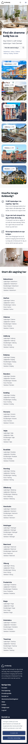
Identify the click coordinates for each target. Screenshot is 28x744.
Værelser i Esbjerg (8, 366)
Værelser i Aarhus (8, 309)
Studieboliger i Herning (9, 475)
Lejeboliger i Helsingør (9, 528)
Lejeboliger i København (10, 281)
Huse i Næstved (8, 553)
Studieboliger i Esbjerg (9, 362)
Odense (17, 51)
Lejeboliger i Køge (8, 603)
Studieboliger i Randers (10, 380)
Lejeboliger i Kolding (9, 395)
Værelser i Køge (7, 612)
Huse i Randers (7, 383)
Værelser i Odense (8, 328)
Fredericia (7, 582)
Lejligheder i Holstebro (9, 625)
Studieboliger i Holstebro (10, 627)
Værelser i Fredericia (9, 593)
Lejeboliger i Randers (9, 376)
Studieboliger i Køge (9, 608)
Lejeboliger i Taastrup (9, 641)
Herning (6, 469)
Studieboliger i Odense (9, 324)
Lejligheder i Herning (9, 473)
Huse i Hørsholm (8, 515)
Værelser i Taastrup (8, 650)
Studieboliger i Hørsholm (10, 513)
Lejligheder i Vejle (8, 435)
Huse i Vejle (6, 439)
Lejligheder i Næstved (9, 549)
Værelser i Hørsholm (9, 517)
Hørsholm (7, 506)
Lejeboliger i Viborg (8, 566)
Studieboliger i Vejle (9, 437)
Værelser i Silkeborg (9, 498)
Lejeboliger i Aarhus (9, 300)
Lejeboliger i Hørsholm (9, 509)
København (6, 51)
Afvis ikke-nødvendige (14, 738)
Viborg (6, 563)
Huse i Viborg (7, 572)
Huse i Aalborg (7, 345)
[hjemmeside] (7, 666)
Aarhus (13, 51)
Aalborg (5, 53)
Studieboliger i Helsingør (10, 532)
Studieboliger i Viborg (9, 570)
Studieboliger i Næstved (10, 551)
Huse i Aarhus (7, 307)
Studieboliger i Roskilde (10, 456)
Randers (16, 53)
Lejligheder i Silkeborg (9, 492)
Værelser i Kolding (8, 404)
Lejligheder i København (10, 283)
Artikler (4, 704)
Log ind (4, 710)
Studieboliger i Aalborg (9, 343)
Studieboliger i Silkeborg (10, 494)
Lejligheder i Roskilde (9, 454)
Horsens (6, 412)
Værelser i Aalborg (8, 347)
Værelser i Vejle (7, 442)
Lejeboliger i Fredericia (9, 584)
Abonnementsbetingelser (10, 699)
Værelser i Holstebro (9, 631)
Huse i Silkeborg (8, 496)
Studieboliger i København (11, 286)
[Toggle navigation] (26, 2)
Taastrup (7, 639)
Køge (5, 601)
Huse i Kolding (7, 402)
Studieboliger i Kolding (9, 399)
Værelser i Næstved (9, 555)
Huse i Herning (7, 477)
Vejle (5, 431)
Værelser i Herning (8, 480)
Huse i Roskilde (7, 458)
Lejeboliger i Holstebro (9, 622)
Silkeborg (7, 487)
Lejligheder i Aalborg (9, 340)
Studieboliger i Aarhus (9, 305)
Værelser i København (9, 290)
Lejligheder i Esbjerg (9, 359)
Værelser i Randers (8, 385)
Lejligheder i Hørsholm (9, 511)
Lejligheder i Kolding (9, 397)
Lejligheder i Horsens (9, 416)
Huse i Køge (6, 610)
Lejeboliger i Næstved (9, 547)
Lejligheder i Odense (9, 321)
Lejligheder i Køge (8, 606)
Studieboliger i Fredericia (10, 589)
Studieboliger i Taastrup (10, 646)
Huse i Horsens (7, 421)
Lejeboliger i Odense (9, 319)
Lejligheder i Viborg (8, 568)
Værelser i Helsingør (9, 536)
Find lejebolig (6, 690)
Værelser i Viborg (8, 574)
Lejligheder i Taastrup (9, 643)
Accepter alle (14, 733)
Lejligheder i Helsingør (9, 530)
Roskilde (6, 450)
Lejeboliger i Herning (9, 471)
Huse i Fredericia (8, 591)
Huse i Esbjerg (7, 364)
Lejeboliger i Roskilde (9, 452)
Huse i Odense (7, 326)
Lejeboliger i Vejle (8, 433)
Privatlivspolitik (6, 693)
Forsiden (4, 688)
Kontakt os (5, 696)
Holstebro (7, 620)
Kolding (6, 393)
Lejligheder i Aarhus (9, 302)
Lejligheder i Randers (9, 378)
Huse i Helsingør (8, 534)
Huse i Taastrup (7, 648)
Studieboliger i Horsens (10, 418)
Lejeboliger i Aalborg (9, 338)
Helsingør (7, 525)
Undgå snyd (5, 707)
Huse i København (8, 288)
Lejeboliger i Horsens (9, 414)
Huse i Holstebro (8, 629)
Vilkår (3, 702)
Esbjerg (11, 53)
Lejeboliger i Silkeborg (9, 490)
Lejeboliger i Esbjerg (9, 357)
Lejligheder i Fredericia (9, 587)
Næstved (7, 544)
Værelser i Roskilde (8, 461)
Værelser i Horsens (8, 423)
